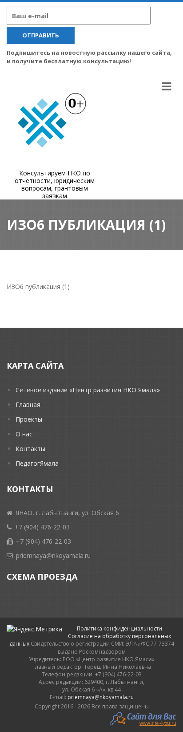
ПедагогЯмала (37, 463)
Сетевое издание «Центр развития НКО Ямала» (88, 390)
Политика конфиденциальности (119, 628)
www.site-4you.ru (157, 722)
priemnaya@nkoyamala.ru (101, 697)
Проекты (29, 419)
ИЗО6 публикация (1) (38, 286)
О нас (24, 434)
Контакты (30, 448)
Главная (28, 404)
